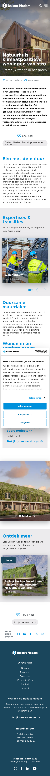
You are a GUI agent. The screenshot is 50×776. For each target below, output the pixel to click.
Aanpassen (23, 414)
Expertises (25, 676)
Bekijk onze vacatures (24, 717)
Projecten (25, 672)
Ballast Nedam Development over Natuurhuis (24, 143)
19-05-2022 (25, 575)
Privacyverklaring (19, 761)
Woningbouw (25, 260)
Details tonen (34, 398)
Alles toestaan (25, 406)
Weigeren (25, 422)
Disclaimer (36, 761)
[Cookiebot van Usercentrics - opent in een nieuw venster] (35, 351)
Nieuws (25, 668)
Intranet (25, 688)
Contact (25, 684)
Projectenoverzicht (25, 622)
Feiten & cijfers (25, 680)
